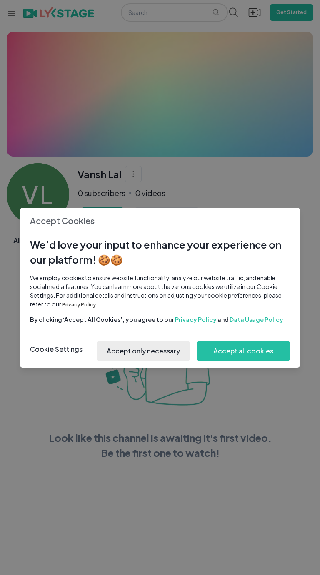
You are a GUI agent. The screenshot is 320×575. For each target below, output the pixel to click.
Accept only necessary (143, 350)
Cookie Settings (56, 349)
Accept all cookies (243, 350)
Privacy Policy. (80, 304)
